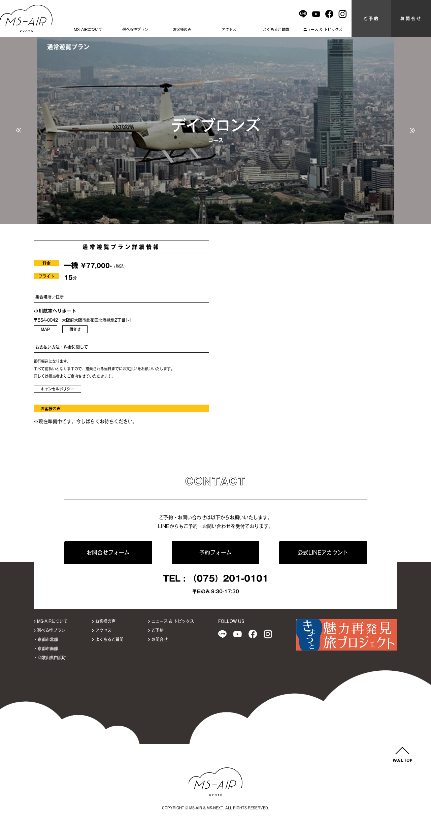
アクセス (229, 29)
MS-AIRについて (88, 29)
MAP (45, 329)
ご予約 (371, 19)
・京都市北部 (46, 639)
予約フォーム (215, 552)
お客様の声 (182, 29)
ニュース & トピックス (322, 29)
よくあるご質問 (276, 29)
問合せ (74, 329)
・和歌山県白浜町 (50, 658)
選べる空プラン (135, 29)
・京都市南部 (46, 648)
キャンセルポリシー (57, 389)
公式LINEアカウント (323, 552)
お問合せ (411, 19)
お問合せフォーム (108, 552)
